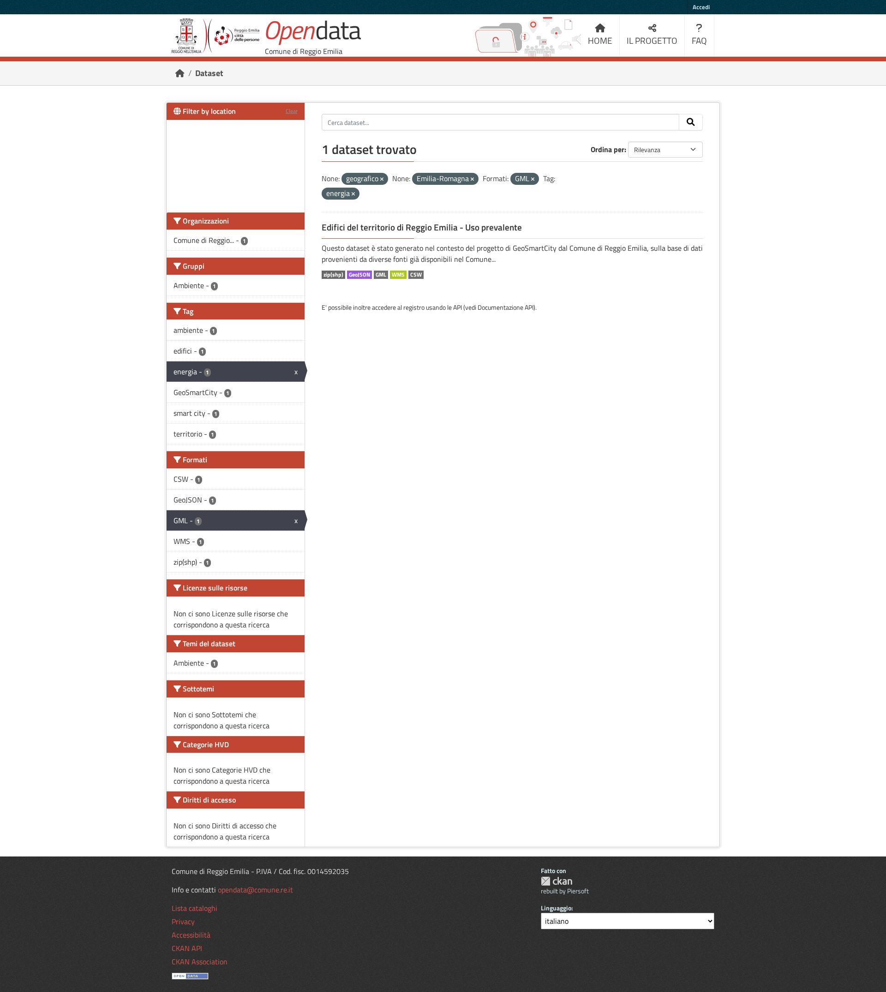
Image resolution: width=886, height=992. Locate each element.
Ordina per (607, 149)
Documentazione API (505, 307)
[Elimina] (381, 179)
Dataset (209, 73)
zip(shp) (333, 275)
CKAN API (187, 948)
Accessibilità (191, 934)
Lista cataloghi (194, 908)
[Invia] (691, 122)
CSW (416, 275)
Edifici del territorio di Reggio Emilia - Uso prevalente (422, 227)
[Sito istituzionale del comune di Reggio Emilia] (215, 35)
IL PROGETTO (652, 40)
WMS (398, 275)
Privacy (183, 921)
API (457, 307)
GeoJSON (359, 275)
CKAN (556, 881)
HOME (600, 40)
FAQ (699, 40)
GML (381, 275)
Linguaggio (556, 908)
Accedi (701, 7)
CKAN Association (199, 961)
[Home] (180, 73)
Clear (292, 110)
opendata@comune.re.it (255, 889)
